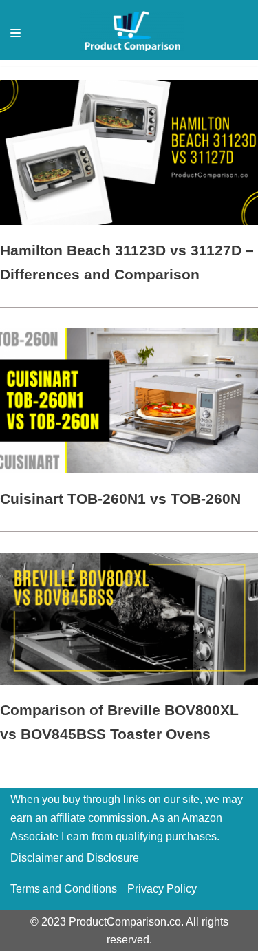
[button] (15, 33)
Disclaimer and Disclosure (74, 858)
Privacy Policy (162, 889)
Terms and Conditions (63, 889)
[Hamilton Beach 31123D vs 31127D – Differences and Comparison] (129, 221)
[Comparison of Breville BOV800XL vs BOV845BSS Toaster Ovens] (129, 681)
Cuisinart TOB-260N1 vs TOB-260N (120, 498)
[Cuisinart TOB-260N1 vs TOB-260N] (129, 470)
